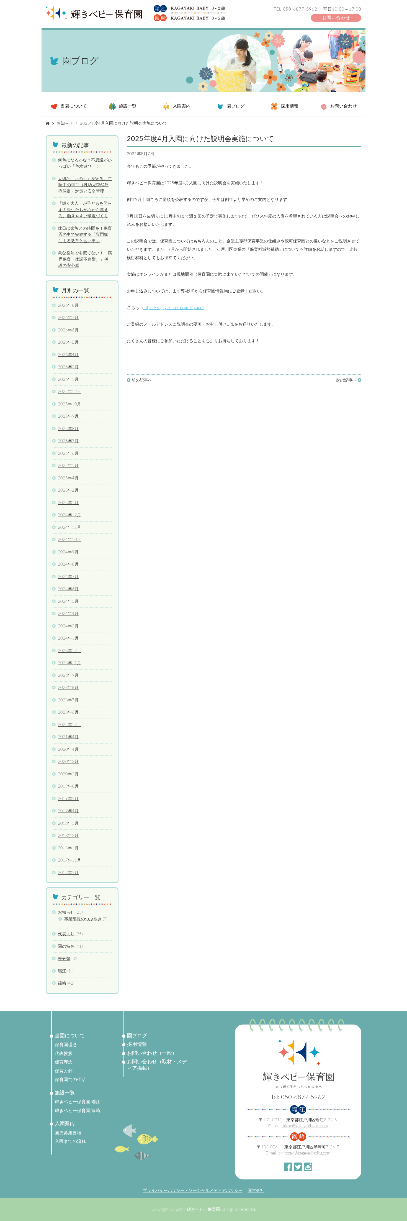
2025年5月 (68, 466)
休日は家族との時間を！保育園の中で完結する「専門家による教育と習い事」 (85, 234)
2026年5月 (68, 342)
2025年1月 (68, 503)
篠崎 (62, 983)
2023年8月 (68, 688)
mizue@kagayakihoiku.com (305, 1126)
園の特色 (66, 946)
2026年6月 (68, 330)
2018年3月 (68, 823)
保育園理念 (66, 1045)
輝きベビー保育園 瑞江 (77, 1102)
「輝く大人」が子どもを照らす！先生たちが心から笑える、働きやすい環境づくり (85, 209)
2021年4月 (68, 737)
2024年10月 (69, 540)
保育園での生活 (70, 1079)
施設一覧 (127, 106)
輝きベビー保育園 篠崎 (77, 1110)
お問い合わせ (336, 18)
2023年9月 (68, 675)
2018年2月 (68, 836)
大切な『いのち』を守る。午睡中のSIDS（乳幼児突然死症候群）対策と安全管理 (85, 185)
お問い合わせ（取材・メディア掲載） (157, 1065)
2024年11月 (69, 527)
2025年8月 (68, 429)
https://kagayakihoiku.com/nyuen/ (173, 308)
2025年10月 (69, 404)
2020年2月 (68, 774)
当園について (73, 106)
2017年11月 (69, 860)
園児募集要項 (68, 1133)
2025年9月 (68, 416)
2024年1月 (68, 638)
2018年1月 (68, 848)
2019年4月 (68, 811)
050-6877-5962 (300, 9)
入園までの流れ (70, 1141)
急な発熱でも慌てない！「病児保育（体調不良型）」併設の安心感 (85, 259)
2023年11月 (69, 663)
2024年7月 (68, 577)
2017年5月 (68, 873)
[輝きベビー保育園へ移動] (48, 123)
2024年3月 (68, 626)
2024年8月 (68, 564)
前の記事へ (141, 380)
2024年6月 (68, 589)
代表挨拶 (64, 1053)
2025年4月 (68, 478)
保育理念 (64, 1062)
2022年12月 (69, 725)
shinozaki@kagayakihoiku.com (304, 1153)
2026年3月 (68, 367)
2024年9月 (68, 552)
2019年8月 (68, 786)
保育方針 (64, 1071)
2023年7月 (68, 700)
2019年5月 (68, 799)
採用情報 (289, 106)
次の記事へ (347, 380)
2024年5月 (68, 601)
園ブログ (235, 106)
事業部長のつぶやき (83, 919)
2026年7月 (68, 318)
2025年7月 (68, 441)
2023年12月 (69, 651)
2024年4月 (68, 614)
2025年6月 (68, 453)
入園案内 (181, 106)
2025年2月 (68, 490)
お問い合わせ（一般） (152, 1053)
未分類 (64, 959)
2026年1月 (68, 379)
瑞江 (62, 971)
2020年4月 (68, 749)
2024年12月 (69, 515)
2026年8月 (68, 305)
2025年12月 (69, 392)
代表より (66, 934)
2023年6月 (68, 712)
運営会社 (256, 1191)
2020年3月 (68, 762)
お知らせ (166, 154)
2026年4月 (68, 355)
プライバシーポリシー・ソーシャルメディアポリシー (193, 1191)
